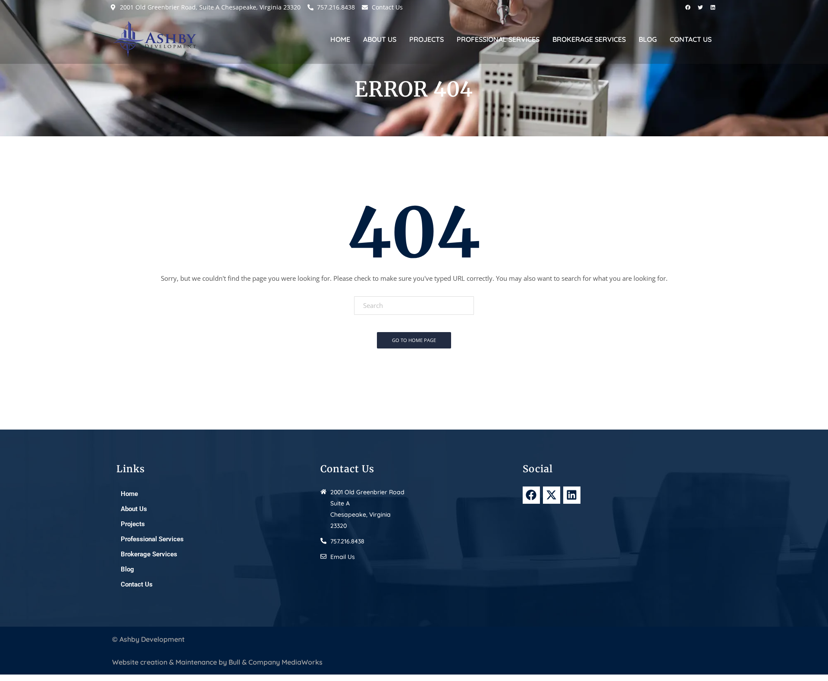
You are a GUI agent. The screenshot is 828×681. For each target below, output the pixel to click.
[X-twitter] (551, 495)
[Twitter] (700, 7)
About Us (379, 39)
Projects (426, 39)
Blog (648, 39)
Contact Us (691, 39)
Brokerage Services (589, 39)
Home (340, 39)
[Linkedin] (713, 7)
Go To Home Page (414, 340)
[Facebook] (688, 7)
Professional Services (498, 39)
